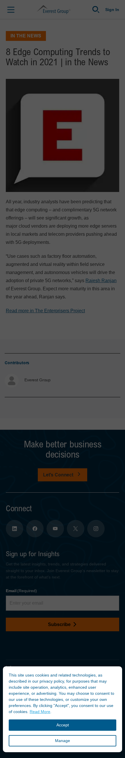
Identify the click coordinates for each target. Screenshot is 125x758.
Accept (62, 725)
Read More (40, 711)
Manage (62, 740)
